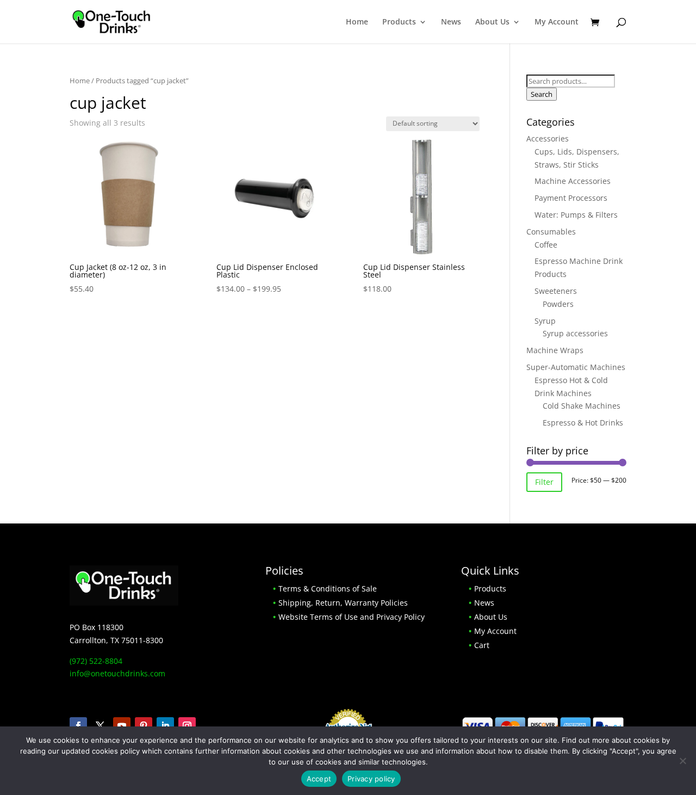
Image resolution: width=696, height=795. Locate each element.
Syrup (545, 321)
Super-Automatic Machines (575, 367)
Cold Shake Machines (581, 405)
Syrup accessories (575, 333)
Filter (544, 482)
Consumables (551, 231)
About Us (492, 22)
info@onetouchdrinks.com (117, 673)
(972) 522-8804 (96, 661)
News (451, 22)
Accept (319, 778)
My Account (557, 22)
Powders (558, 304)
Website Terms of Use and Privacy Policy (351, 617)
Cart (481, 645)
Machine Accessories (573, 181)
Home (357, 22)
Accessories (547, 138)
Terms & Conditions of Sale (327, 588)
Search (541, 94)
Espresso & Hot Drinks (583, 422)
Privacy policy (371, 778)
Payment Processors (571, 198)
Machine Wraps (554, 350)
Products (399, 22)
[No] (682, 760)
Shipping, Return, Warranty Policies (343, 602)
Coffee (546, 244)
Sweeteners (556, 291)
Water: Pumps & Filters (576, 214)
